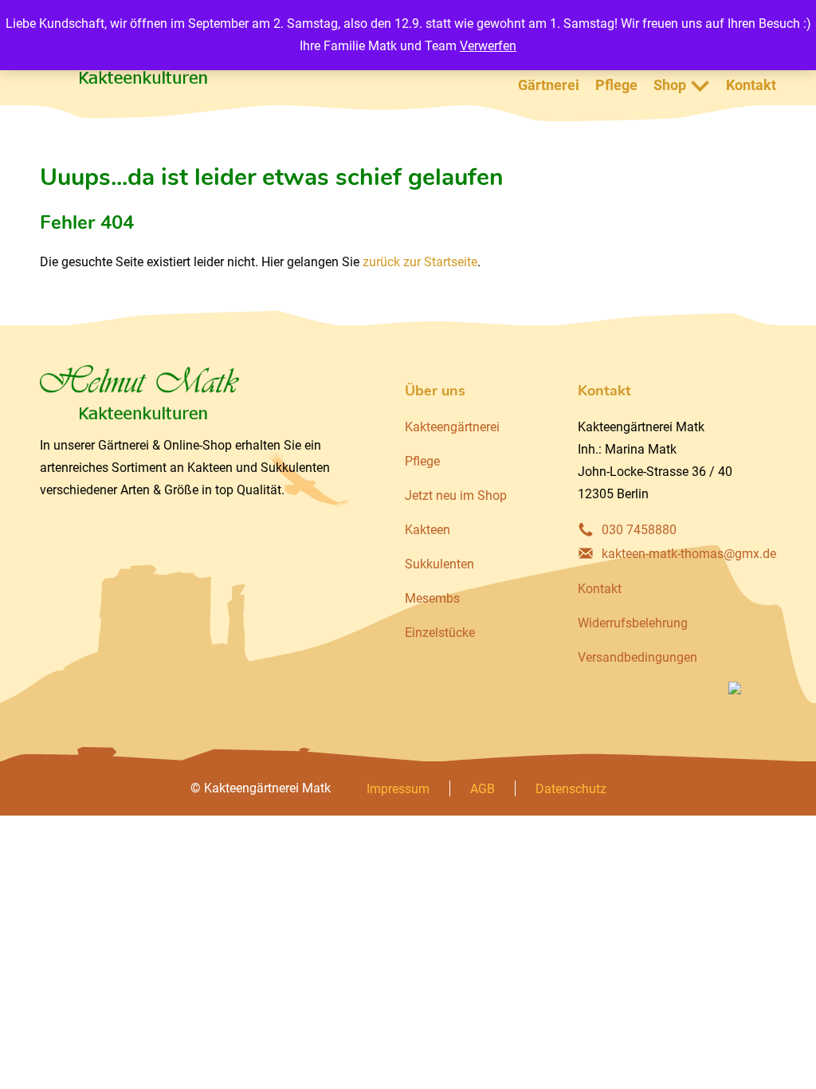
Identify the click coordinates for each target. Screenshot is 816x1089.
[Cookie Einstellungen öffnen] (35, 1068)
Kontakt (751, 85)
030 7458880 (639, 529)
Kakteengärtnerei (452, 426)
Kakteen (427, 529)
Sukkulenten (439, 564)
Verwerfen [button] (488, 45)
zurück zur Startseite (420, 261)
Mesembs (432, 598)
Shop (669, 85)
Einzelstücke (440, 632)
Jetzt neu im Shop (456, 495)
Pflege (616, 85)
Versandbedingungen (637, 657)
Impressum (398, 788)
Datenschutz (571, 788)
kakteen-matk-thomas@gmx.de (689, 553)
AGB (482, 788)
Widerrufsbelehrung (633, 623)
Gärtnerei (548, 85)
